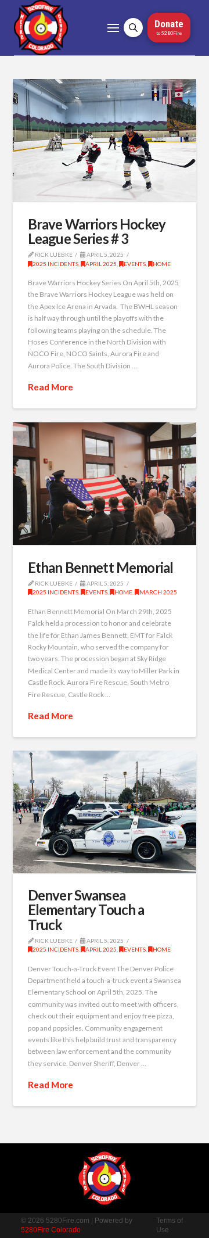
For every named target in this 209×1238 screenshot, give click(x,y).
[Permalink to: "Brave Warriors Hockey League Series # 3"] (105, 140)
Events (135, 263)
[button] (113, 27)
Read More (50, 387)
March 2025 (158, 592)
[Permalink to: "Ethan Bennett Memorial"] (105, 483)
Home (162, 263)
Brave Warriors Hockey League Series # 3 (96, 231)
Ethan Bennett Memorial (101, 567)
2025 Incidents (55, 263)
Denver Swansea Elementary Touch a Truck (86, 909)
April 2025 (101, 263)
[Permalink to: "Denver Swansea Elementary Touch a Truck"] (105, 812)
